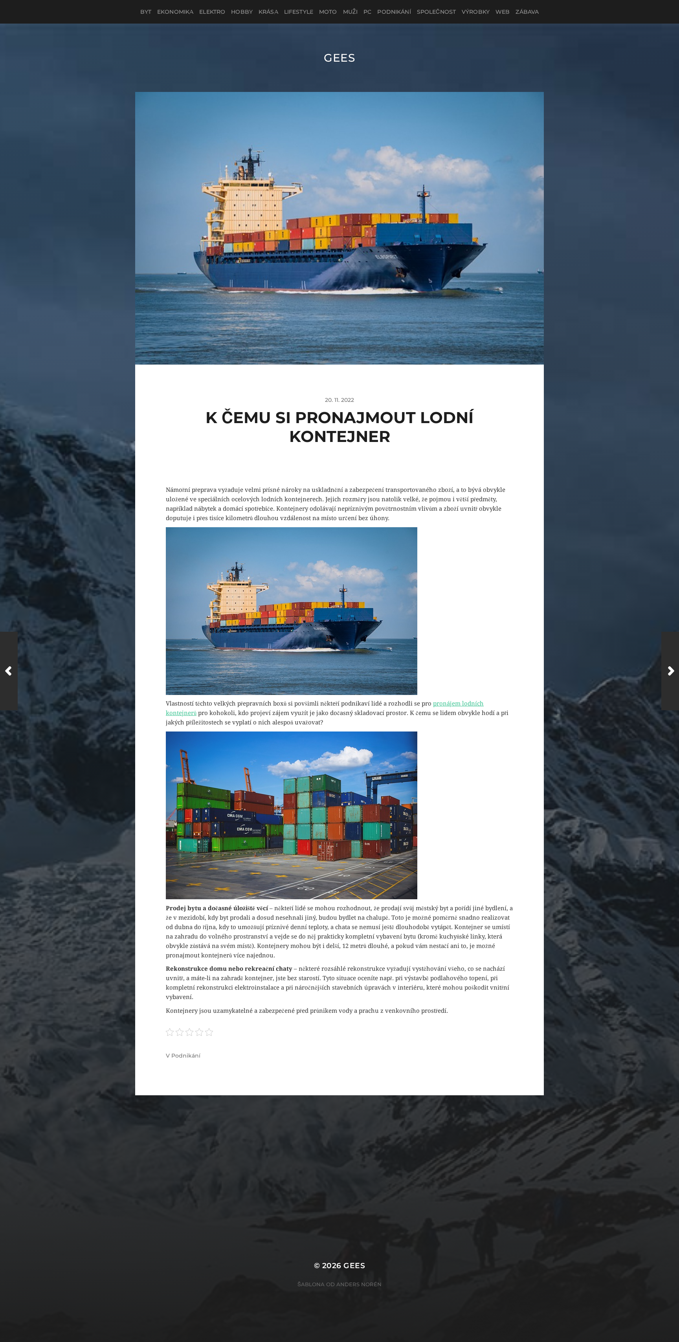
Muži (350, 11)
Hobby (242, 11)
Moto (328, 11)
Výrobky (476, 11)
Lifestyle (298, 11)
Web (502, 11)
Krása (268, 11)
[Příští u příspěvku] (670, 671)
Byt (145, 11)
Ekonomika (175, 11)
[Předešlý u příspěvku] (9, 671)
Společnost (436, 11)
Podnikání (394, 11)
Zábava (527, 11)
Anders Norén (359, 1284)
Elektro (212, 11)
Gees (339, 57)
